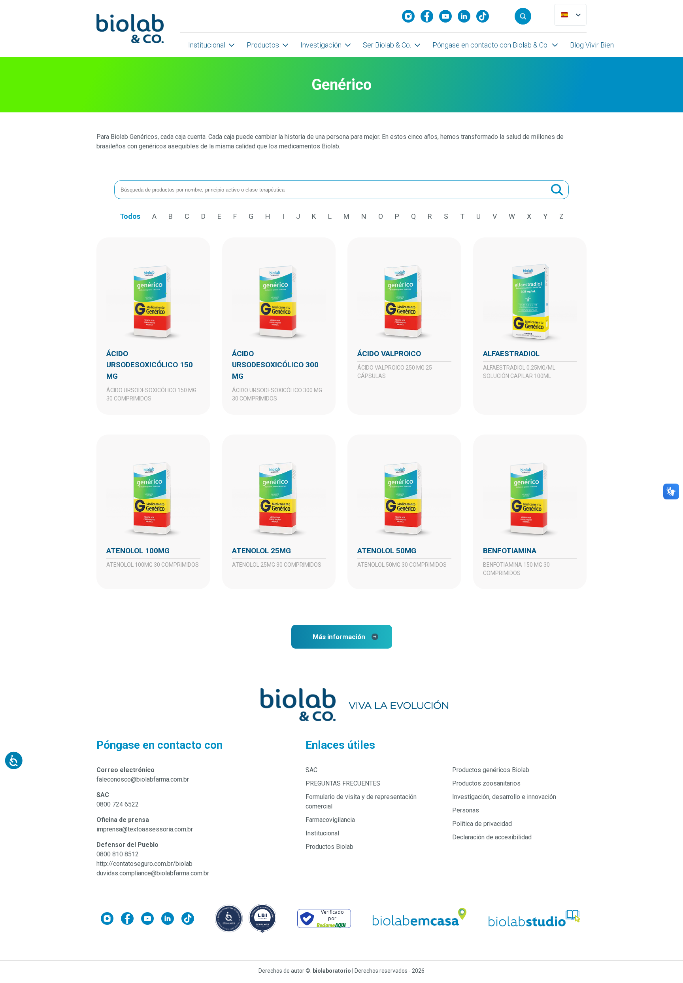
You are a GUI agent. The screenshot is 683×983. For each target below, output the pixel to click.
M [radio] (346, 216)
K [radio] (314, 216)
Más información (339, 637)
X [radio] (529, 216)
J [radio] (298, 216)
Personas (465, 810)
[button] (523, 16)
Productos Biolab (329, 846)
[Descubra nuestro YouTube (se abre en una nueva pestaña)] (448, 16)
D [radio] (203, 216)
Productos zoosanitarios (486, 783)
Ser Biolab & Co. (387, 45)
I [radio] (283, 216)
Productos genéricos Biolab (490, 770)
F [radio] (235, 216)
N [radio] (363, 216)
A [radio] (154, 216)
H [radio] (267, 216)
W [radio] (512, 216)
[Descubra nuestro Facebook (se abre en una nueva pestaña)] (430, 16)
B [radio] (170, 216)
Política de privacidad (482, 823)
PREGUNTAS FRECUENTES (343, 783)
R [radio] (430, 216)
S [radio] (446, 216)
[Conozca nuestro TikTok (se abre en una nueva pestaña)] (485, 16)
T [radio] (462, 216)
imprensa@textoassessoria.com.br (144, 829)
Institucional (206, 45)
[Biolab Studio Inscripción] (534, 918)
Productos (263, 45)
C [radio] (187, 216)
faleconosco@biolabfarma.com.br (142, 779)
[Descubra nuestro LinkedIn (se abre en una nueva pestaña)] (467, 16)
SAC (311, 770)
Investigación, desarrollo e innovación (504, 797)
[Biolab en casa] (419, 918)
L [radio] (330, 216)
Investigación (321, 45)
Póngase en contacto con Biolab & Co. (490, 45)
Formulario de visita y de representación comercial (361, 801)
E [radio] (219, 216)
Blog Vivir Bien (592, 45)
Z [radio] (561, 216)
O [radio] (380, 216)
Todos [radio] (130, 216)
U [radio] (478, 216)
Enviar (557, 190)
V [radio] (494, 216)
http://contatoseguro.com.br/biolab (144, 863)
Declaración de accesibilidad (492, 837)
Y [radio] (545, 216)
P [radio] (397, 216)
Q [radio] (413, 216)
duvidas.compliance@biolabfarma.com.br (152, 873)
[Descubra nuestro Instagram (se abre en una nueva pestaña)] (411, 16)
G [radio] (251, 216)
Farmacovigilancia (330, 820)
